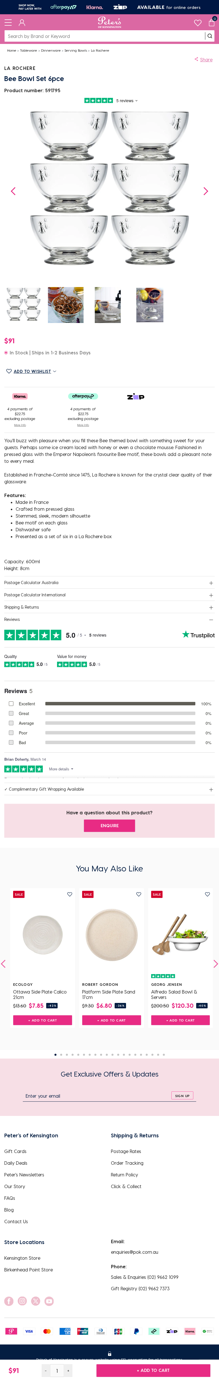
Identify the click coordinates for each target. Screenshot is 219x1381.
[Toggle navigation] (8, 22)
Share (206, 59)
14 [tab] (130, 1055)
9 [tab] (101, 1055)
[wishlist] (198, 21)
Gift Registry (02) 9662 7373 (140, 1288)
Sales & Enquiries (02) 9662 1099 (145, 1277)
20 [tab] (164, 1055)
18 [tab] (152, 1055)
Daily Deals (15, 1163)
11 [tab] (112, 1055)
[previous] (5, 964)
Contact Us (16, 1221)
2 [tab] (61, 1055)
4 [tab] (73, 1055)
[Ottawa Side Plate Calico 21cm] (42, 935)
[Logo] (109, 22)
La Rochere (100, 50)
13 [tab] (124, 1055)
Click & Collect (126, 1186)
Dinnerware (51, 50)
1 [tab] (55, 1055)
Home (11, 50)
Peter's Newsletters (24, 1174)
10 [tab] (107, 1055)
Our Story (14, 1186)
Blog (9, 1209)
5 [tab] (78, 1055)
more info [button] (20, 425)
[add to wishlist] (69, 894)
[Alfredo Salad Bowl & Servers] (180, 935)
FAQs (9, 1198)
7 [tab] (90, 1055)
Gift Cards (15, 1151)
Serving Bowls (75, 50)
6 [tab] (84, 1055)
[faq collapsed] (211, 583)
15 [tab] (135, 1055)
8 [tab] (95, 1055)
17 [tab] (147, 1055)
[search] (209, 36)
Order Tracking (127, 1163)
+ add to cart (153, 1370)
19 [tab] (158, 1055)
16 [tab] (141, 1055)
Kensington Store (22, 1258)
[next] (214, 964)
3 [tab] (67, 1055)
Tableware (28, 50)
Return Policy (124, 1174)
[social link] (8, 1301)
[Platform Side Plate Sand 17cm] (111, 935)
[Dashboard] (22, 22)
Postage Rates (126, 1151)
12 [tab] (118, 1055)
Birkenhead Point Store (28, 1269)
